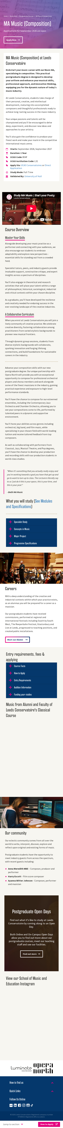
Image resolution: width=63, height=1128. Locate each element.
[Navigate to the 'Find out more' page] (31, 933)
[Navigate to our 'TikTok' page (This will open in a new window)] (32, 1105)
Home (5, 16)
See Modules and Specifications (29, 503)
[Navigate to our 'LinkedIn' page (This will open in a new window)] (15, 1105)
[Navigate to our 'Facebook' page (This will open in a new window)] (19, 1105)
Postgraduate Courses (26, 16)
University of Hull (33, 176)
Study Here (13, 16)
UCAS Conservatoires (31, 165)
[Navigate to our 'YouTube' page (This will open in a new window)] (28, 1105)
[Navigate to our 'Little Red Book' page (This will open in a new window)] (11, 1105)
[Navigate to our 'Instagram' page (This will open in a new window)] (23, 1105)
